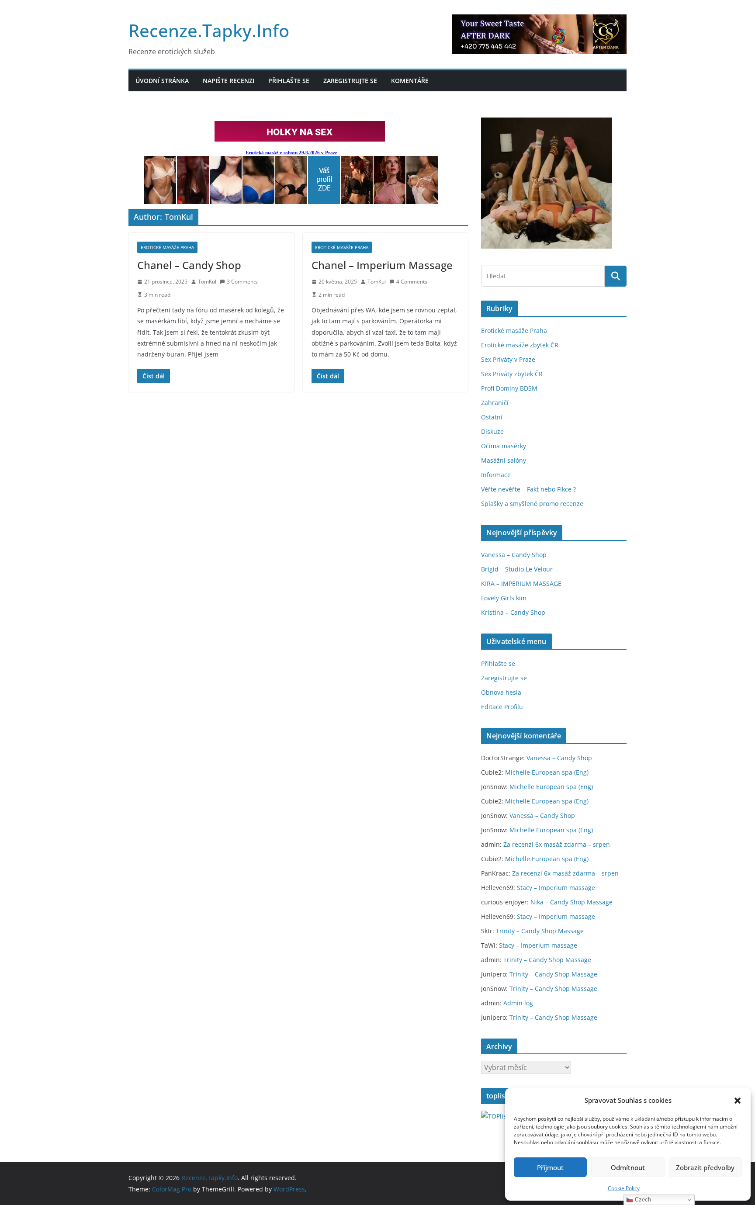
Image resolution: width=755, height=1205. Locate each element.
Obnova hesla (501, 692)
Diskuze (492, 431)
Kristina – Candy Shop (513, 612)
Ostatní (491, 417)
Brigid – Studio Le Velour (517, 569)
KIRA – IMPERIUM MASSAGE (521, 583)
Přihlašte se (288, 80)
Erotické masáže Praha (167, 247)
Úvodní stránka (162, 80)
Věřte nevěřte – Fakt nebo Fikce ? (528, 489)
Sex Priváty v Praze (508, 359)
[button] (737, 1100)
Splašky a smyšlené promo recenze (532, 503)
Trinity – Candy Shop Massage (540, 931)
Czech (642, 1199)
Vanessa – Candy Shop (514, 555)
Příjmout (550, 1167)
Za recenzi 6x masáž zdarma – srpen (556, 844)
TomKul (207, 281)
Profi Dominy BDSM (509, 388)
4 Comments (411, 281)
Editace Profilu (502, 707)
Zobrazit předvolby (705, 1167)
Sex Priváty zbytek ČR (512, 374)
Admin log (518, 1003)
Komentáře (410, 80)
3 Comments (242, 281)
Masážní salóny (503, 460)
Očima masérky (503, 446)
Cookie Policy (624, 1188)
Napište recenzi (228, 80)
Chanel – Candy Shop (189, 265)
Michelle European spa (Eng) (547, 772)
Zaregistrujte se (350, 80)
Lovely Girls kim (503, 598)
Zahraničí (495, 402)
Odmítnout (628, 1167)
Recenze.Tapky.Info (208, 30)
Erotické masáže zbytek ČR (519, 345)
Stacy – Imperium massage (556, 887)
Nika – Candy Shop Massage (571, 902)
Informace (496, 475)
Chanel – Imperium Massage (382, 265)
